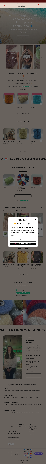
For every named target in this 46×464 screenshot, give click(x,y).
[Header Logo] (21, 5)
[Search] (35, 5)
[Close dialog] (35, 219)
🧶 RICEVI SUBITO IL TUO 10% (23, 243)
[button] (4, 5)
